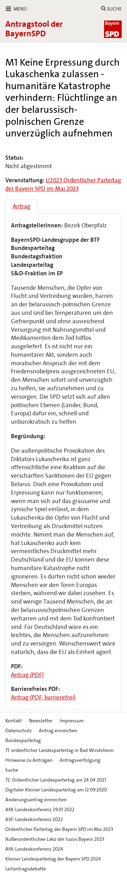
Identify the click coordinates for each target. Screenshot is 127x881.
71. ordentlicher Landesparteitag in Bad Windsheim (59, 750)
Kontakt (13, 721)
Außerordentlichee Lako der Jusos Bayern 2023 (54, 839)
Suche (11, 770)
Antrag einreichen (58, 731)
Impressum (72, 721)
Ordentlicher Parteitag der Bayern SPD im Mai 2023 (59, 829)
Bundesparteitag (23, 741)
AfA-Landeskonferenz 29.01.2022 (39, 810)
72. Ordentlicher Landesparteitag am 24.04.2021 (55, 780)
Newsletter (41, 721)
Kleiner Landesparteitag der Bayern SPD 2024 (53, 859)
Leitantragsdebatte (25, 869)
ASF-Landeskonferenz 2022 (34, 819)
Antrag (21, 206)
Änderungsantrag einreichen (36, 800)
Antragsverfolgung (80, 760)
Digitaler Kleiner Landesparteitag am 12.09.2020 (56, 790)
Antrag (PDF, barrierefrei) (43, 697)
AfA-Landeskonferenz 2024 (34, 849)
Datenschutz (18, 731)
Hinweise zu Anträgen (29, 760)
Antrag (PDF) (27, 675)
